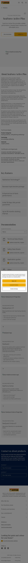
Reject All (14, 281)
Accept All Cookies (14, 284)
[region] (14, 281)
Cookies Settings (14, 288)
